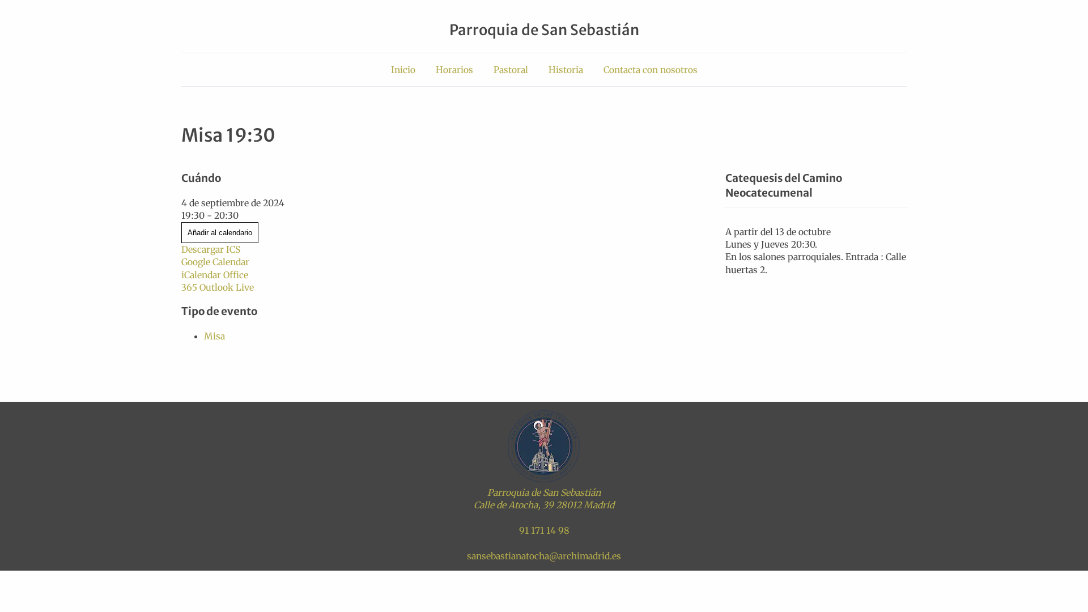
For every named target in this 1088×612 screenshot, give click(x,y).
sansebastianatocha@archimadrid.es (544, 556)
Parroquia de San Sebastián (544, 30)
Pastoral (511, 69)
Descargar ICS (210, 249)
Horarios (454, 69)
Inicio (403, 69)
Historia (566, 69)
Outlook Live (226, 287)
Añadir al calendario (220, 232)
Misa (214, 336)
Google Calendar (215, 261)
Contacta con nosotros (651, 69)
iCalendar (201, 274)
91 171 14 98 (544, 530)
